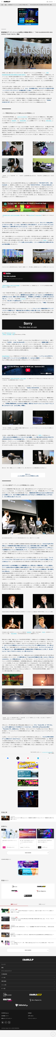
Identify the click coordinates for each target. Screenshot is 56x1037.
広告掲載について (4, 1015)
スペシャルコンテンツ (6, 970)
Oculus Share (38, 215)
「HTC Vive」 (48, 120)
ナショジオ (22, 298)
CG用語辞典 (4, 974)
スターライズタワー (22, 116)
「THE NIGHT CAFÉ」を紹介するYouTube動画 (11, 215)
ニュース (3, 964)
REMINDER (29, 632)
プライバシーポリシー (32, 1018)
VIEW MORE (28, 852)
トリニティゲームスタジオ (47, 752)
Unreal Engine (5, 356)
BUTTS (43, 632)
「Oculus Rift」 (23, 120)
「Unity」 (44, 240)
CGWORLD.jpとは (5, 1013)
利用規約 (30, 1013)
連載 (2, 967)
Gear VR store (31, 215)
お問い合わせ (30, 1015)
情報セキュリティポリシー (6, 1018)
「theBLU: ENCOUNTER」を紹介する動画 (18, 378)
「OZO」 (40, 435)
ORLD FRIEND (14, 633)
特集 (5, 4)
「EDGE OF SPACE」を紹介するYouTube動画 (10, 285)
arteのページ (4, 286)
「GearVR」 (14, 120)
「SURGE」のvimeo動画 (6, 334)
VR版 (13, 334)
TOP (2, 4)
